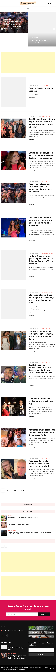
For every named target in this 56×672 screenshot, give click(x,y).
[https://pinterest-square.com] (6, 546)
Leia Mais (31, 97)
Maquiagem (35, 37)
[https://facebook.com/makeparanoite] (2, 546)
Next (21, 490)
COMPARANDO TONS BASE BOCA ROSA (18, 525)
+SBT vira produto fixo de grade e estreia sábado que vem (41, 401)
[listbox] (28, 29)
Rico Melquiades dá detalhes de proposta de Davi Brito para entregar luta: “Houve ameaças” (17, 656)
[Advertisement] (28, 62)
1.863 (15, 490)
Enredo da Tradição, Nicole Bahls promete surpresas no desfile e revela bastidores (41, 155)
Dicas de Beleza (8, 19)
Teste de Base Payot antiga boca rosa (17, 648)
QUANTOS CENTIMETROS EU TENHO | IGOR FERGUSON (23, 517)
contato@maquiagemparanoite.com (13, 630)
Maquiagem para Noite (17, 667)
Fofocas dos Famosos (47, 253)
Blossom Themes (7, 669)
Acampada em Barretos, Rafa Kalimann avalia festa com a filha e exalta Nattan (42, 432)
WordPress (22, 669)
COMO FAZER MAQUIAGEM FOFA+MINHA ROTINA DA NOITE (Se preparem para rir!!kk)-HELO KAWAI (29, 533)
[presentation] (2, 29)
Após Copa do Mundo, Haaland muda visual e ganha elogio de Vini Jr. (39, 463)
